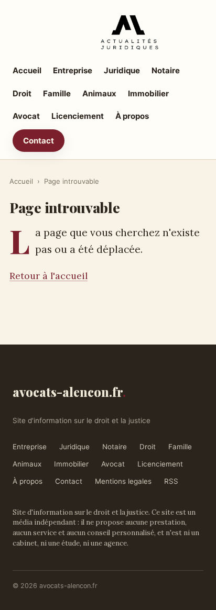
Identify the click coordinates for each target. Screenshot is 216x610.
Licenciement (77, 116)
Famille (57, 93)
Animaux (99, 93)
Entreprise (72, 70)
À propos (132, 116)
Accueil (27, 70)
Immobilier (148, 93)
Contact (38, 141)
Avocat (26, 116)
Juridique (122, 70)
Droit (22, 93)
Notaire (166, 70)
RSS (171, 481)
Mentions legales (123, 481)
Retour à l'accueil (48, 276)
